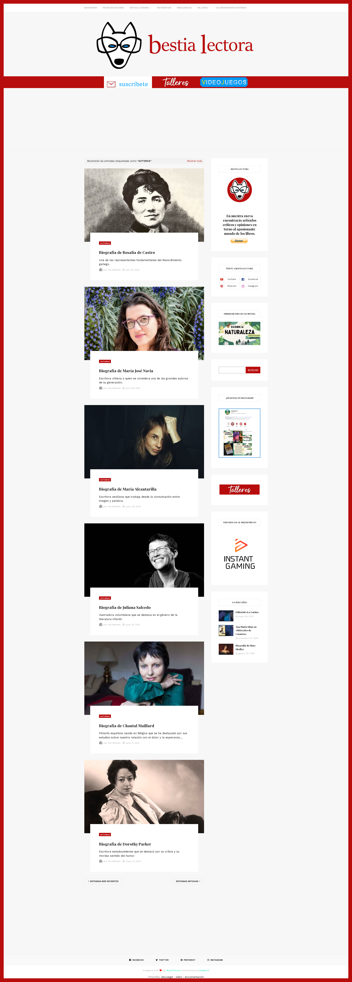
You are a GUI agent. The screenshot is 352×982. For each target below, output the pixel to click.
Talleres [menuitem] (202, 8)
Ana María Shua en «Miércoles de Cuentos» (246, 630)
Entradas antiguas (187, 881)
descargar (167, 976)
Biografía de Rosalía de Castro (127, 252)
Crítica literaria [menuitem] (139, 8)
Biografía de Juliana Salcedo (125, 607)
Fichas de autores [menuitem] (113, 8)
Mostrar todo (194, 161)
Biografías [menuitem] (90, 8)
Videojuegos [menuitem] (184, 8)
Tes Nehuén (114, 270)
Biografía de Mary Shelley (246, 647)
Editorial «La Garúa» (247, 612)
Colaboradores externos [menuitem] (231, 8)
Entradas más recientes (104, 881)
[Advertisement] (176, 119)
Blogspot (204, 970)
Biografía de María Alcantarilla (128, 488)
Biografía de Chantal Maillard (126, 725)
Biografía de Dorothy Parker (125, 843)
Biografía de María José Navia (126, 370)
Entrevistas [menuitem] (164, 8)
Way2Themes (173, 970)
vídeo (179, 976)
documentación (194, 976)
